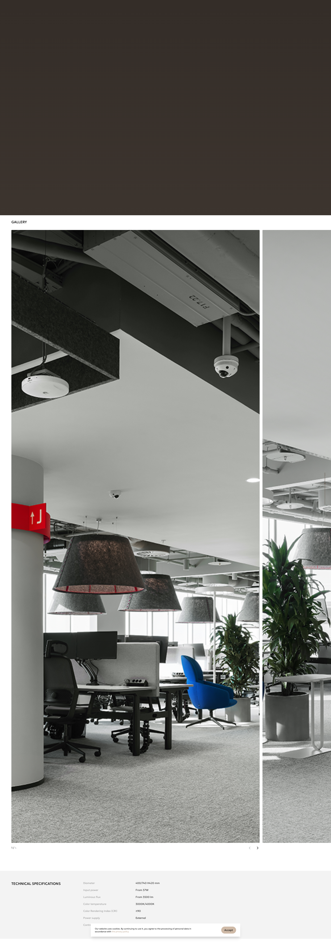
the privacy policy (120, 931)
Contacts (80, 8)
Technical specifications (70, 103)
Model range (19, 103)
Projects (38, 8)
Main (13, 22)
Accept (228, 930)
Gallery (41, 103)
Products (18, 8)
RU (279, 8)
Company (59, 8)
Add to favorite (26, 82)
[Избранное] (67, 138)
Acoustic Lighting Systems (51, 22)
